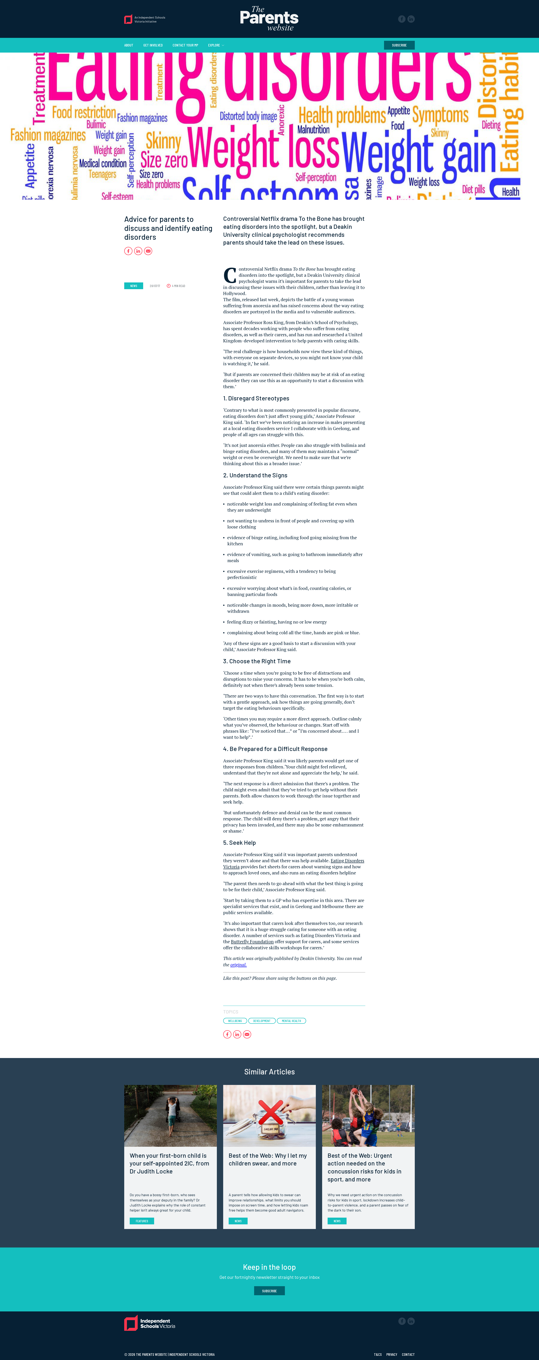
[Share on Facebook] (128, 251)
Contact (408, 1354)
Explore (214, 45)
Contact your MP (185, 45)
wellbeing (235, 1021)
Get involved (153, 45)
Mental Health (291, 1021)
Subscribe (399, 45)
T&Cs (378, 1354)
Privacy (392, 1354)
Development (262, 1021)
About (128, 45)
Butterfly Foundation (252, 941)
